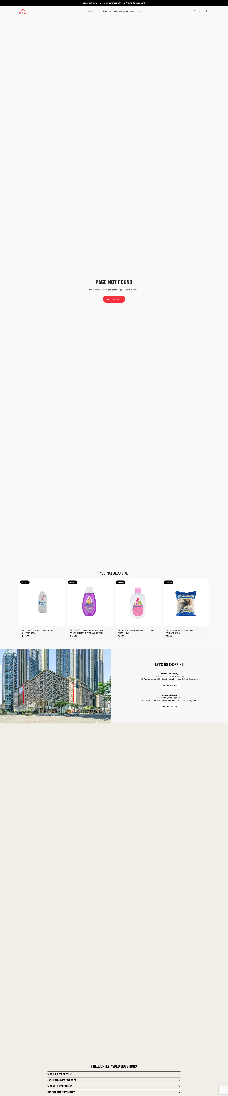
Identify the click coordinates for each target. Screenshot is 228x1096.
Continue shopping (114, 299)
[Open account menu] (206, 11)
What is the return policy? (60, 1074)
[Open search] (195, 11)
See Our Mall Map (169, 685)
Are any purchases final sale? (62, 1080)
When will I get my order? (60, 1086)
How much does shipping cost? (61, 1092)
